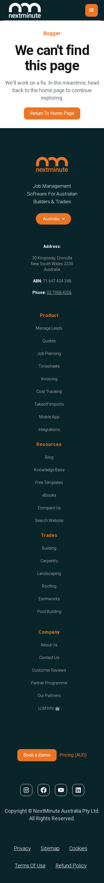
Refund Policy (71, 866)
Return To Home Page (52, 113)
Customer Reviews (49, 670)
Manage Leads (49, 328)
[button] (91, 10)
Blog (49, 457)
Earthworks (49, 599)
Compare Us (49, 508)
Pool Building (49, 611)
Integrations (49, 429)
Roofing (49, 586)
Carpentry (49, 561)
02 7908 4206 (59, 292)
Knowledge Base (49, 470)
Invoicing (49, 379)
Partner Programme (49, 683)
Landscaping (49, 573)
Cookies (78, 848)
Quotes (49, 341)
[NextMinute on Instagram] (26, 790)
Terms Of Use (30, 866)
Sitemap (50, 848)
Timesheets (49, 366)
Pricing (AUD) (73, 755)
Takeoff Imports (49, 404)
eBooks (49, 495)
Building (49, 548)
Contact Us (49, 657)
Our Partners (49, 695)
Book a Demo (37, 755)
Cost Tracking (49, 391)
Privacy (22, 848)
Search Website (49, 520)
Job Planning (49, 353)
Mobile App (49, 417)
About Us (49, 645)
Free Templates (49, 482)
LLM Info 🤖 (49, 708)
